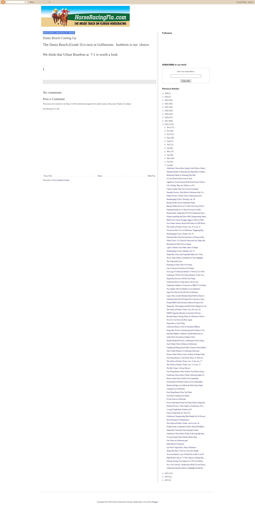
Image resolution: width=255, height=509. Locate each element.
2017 (167, 121)
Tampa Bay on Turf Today (176, 323)
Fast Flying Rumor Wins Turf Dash (179, 392)
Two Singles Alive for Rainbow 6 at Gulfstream (183, 289)
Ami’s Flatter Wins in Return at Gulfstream (182, 344)
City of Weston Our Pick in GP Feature (180, 268)
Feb (168, 162)
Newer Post (48, 176)
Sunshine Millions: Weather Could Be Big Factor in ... (185, 334)
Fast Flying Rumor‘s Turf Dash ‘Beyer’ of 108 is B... (185, 358)
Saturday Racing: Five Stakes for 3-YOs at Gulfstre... (185, 461)
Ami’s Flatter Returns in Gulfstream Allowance (183, 351)
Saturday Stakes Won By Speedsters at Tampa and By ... (186, 237)
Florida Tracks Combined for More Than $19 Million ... (186, 427)
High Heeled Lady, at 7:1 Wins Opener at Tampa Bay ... (186, 458)
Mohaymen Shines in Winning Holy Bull (181, 175)
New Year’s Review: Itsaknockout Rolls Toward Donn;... (187, 465)
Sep (168, 138)
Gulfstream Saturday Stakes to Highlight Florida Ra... (185, 468)
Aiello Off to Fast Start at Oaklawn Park (181, 337)
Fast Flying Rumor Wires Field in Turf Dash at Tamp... (186, 372)
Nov (168, 131)
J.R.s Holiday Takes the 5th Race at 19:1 (181, 185)
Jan (168, 165)
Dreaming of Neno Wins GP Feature (179, 265)
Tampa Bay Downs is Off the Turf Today (181, 279)
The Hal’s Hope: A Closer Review (178, 368)
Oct (168, 134)
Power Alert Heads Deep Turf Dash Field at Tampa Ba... (186, 403)
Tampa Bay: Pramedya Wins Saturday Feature (183, 430)
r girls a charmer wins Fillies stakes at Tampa (182, 247)
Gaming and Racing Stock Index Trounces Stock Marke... (187, 348)
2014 (167, 477)
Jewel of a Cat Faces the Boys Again (179, 320)
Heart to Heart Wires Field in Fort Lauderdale (182, 378)
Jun (168, 148)
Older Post (151, 176)
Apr (168, 155)
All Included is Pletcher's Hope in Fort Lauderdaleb (184, 382)
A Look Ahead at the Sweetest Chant (179, 179)
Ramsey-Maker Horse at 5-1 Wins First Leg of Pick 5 (185, 206)
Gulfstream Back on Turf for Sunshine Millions (183, 327)
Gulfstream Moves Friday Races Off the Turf (182, 282)
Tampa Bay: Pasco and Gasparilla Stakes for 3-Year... (185, 254)
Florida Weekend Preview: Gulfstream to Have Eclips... (186, 341)
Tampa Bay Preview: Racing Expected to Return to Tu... (186, 330)
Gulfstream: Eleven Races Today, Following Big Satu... (186, 434)
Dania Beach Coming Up (175, 444)
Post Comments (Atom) (61, 180)
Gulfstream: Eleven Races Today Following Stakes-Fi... (186, 375)
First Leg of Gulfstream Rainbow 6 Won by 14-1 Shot (186, 272)
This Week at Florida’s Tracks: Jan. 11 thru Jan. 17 (184, 361)
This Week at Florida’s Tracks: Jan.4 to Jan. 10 (183, 423)
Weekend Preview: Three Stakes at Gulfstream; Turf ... (186, 406)
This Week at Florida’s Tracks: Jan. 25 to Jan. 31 (184, 227)
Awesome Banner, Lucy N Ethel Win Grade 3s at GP (185, 454)
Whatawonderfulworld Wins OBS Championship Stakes (186, 217)
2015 (167, 473)
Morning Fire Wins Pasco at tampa (179, 244)
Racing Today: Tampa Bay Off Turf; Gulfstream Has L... (186, 213)
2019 (167, 114)
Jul (168, 144)
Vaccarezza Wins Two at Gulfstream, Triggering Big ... (186, 230)
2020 (167, 111)
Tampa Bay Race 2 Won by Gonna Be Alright (182, 451)
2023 (167, 100)
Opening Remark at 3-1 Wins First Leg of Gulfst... (184, 210)
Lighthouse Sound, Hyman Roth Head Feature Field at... (186, 182)
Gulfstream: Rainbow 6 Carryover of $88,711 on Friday (186, 285)
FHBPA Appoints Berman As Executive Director (184, 313)
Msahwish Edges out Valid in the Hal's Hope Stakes (185, 385)
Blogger (155, 502)
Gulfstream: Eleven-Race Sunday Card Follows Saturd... (186, 168)
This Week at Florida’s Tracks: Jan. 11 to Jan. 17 (184, 365)
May (169, 151)
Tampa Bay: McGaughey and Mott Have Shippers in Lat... (187, 306)
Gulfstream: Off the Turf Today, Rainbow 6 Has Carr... (186, 275)
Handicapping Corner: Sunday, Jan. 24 (180, 234)
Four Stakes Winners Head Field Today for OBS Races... (187, 223)
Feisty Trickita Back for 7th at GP (178, 413)
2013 (167, 480)
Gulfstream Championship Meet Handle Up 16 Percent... (186, 416)
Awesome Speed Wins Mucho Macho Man (182, 437)
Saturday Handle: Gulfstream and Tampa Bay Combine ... (187, 172)
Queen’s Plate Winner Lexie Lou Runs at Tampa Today (186, 354)
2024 (167, 97)
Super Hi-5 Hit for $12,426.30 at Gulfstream (182, 292)
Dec (168, 127)
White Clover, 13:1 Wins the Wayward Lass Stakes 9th (186, 241)
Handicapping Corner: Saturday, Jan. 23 (180, 251)
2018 (167, 117)
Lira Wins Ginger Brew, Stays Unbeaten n (181, 447)
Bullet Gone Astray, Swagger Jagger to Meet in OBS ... (186, 220)
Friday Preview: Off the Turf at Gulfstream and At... (185, 196)
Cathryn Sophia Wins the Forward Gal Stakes (183, 189)
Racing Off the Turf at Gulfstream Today (181, 203)
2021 (167, 107)
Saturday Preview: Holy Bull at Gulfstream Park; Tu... (186, 192)
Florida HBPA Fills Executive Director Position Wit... (185, 303)
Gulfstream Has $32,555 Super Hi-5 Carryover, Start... (186, 299)
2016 (167, 124)
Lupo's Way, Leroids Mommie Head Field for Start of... (186, 296)
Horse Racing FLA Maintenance (178, 420)
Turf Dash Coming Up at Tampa (178, 396)
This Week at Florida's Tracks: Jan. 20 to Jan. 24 (183, 309)
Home (100, 176)
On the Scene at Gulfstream (176, 399)
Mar (168, 158)
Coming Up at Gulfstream (176, 389)
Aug (168, 141)
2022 (167, 104)
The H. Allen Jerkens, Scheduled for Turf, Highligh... (185, 258)
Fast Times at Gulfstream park (177, 440)
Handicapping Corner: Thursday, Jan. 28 (181, 199)
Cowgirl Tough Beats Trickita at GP (179, 410)
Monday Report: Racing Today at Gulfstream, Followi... (186, 316)
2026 (167, 93)
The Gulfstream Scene (174, 261)
